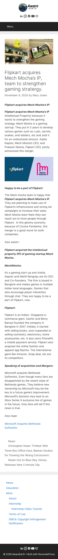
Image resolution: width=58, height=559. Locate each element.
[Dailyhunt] (36, 16)
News (11, 441)
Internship (15, 503)
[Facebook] (29, 16)
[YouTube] (33, 16)
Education (12, 488)
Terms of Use (17, 514)
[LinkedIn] (22, 16)
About (12, 498)
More (9, 493)
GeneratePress (46, 554)
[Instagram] (26, 16)
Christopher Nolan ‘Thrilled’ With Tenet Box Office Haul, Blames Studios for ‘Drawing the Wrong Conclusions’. (29, 450)
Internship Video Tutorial (26, 508)
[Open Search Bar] (53, 26)
